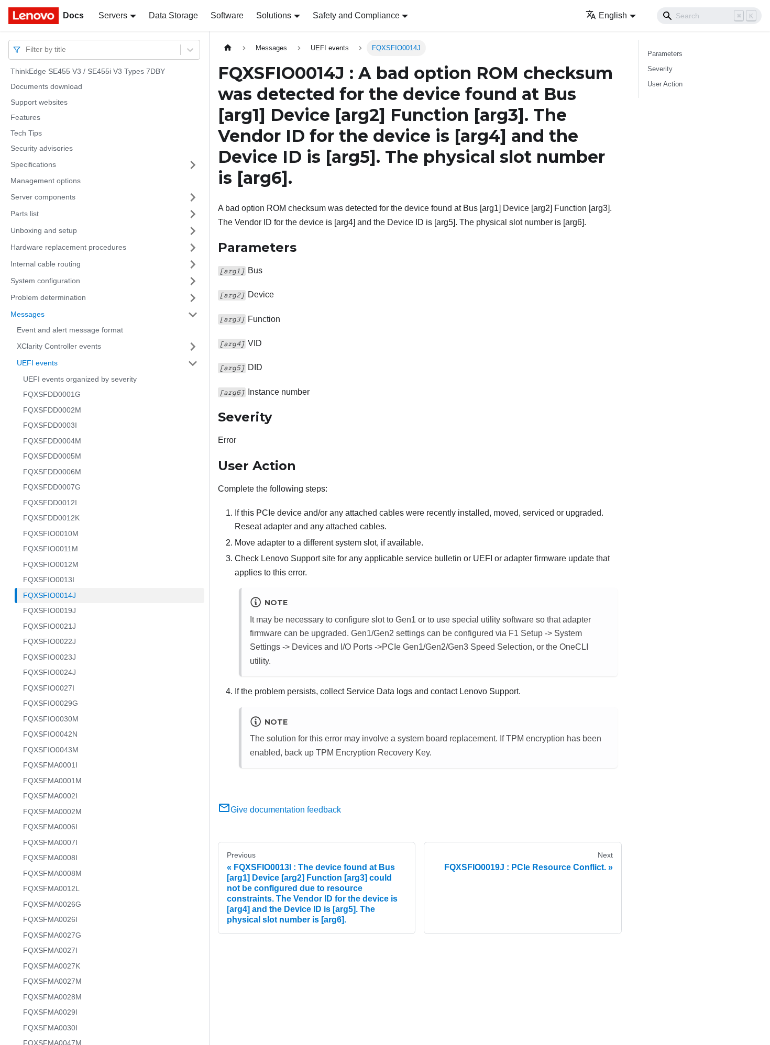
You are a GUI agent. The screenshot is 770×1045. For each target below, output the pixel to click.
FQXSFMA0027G (52, 935)
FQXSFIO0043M (51, 750)
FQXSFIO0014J (49, 595)
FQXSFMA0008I (50, 858)
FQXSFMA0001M (52, 780)
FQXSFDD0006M (52, 472)
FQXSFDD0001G (52, 395)
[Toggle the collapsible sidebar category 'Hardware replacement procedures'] (192, 247)
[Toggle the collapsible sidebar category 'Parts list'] (192, 214)
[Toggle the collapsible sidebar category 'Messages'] (192, 314)
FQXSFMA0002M (52, 811)
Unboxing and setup (43, 230)
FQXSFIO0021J (49, 626)
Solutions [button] (273, 15)
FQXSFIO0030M (51, 719)
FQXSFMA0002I (50, 796)
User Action (665, 84)
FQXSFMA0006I (50, 827)
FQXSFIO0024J (49, 673)
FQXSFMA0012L (51, 889)
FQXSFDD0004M (52, 441)
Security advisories (41, 148)
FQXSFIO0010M (51, 533)
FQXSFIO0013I (48, 580)
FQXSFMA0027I (50, 951)
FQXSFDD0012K (51, 518)
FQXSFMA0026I (50, 920)
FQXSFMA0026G (52, 904)
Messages (27, 314)
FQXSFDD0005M (52, 456)
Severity (660, 69)
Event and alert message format (70, 330)
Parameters (665, 54)
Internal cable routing (45, 264)
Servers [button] (112, 15)
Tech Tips (26, 133)
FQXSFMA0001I (50, 765)
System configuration (45, 280)
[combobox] (27, 49)
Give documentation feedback (285, 809)
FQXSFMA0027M (52, 981)
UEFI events (37, 363)
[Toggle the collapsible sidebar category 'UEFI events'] (192, 363)
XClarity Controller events (59, 346)
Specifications (33, 164)
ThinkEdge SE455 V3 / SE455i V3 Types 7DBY (87, 71)
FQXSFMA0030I (50, 1028)
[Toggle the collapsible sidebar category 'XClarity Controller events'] (192, 346)
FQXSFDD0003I (50, 425)
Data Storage (173, 15)
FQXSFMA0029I (50, 1012)
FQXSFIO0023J (49, 657)
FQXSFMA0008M (52, 873)
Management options (45, 180)
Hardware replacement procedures (68, 247)
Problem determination (48, 297)
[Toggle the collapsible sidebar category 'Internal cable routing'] (192, 264)
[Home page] (228, 48)
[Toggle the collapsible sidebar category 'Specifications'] (192, 165)
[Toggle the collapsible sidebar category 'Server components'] (192, 197)
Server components (42, 197)
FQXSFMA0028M (52, 997)
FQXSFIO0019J (49, 611)
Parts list (24, 213)
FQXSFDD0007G (52, 487)
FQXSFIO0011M (50, 549)
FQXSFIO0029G (50, 703)
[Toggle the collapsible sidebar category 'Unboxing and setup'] (192, 231)
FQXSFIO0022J (49, 642)
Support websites (39, 102)
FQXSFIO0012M (51, 564)
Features (25, 118)
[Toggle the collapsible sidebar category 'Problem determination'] (192, 298)
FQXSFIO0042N (50, 734)
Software (227, 15)
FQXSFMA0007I (50, 842)
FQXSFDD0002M (52, 410)
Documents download (46, 87)
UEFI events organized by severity (80, 379)
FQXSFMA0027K (51, 966)
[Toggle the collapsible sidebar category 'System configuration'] (192, 281)
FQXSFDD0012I (50, 502)
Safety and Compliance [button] (356, 15)
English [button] (613, 15)
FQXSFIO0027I (48, 688)
